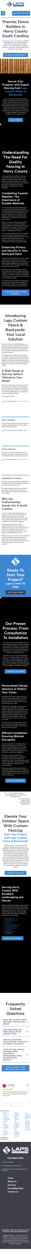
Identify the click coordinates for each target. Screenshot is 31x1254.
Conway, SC (9, 921)
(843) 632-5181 (22, 13)
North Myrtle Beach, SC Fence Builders (17, 1120)
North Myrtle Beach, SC (12, 925)
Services (12, 1185)
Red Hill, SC (8, 930)
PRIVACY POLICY (8, 1235)
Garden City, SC (10, 931)
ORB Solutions (23, 1231)
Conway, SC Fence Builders (6, 1130)
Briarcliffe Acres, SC (11, 920)
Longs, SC (8, 923)
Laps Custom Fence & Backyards (12, 41)
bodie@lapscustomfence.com (12, 1165)
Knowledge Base (15, 1188)
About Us (12, 1181)
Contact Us (13, 1192)
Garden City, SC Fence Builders (27, 1126)
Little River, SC (9, 918)
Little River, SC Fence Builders (6, 1115)
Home (10, 1178)
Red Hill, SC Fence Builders (27, 1120)
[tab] (15, 1021)
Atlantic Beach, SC (11, 926)
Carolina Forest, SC (11, 928)
